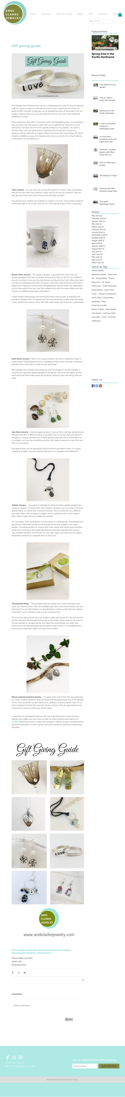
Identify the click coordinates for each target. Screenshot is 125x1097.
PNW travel (96, 286)
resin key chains (109, 313)
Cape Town (112, 274)
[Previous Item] (95, 43)
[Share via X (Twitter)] (19, 972)
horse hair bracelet (99, 305)
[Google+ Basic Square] (100, 385)
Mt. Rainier (106, 282)
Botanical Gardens (99, 274)
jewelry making (98, 309)
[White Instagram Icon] (14, 1057)
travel (104, 317)
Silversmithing (97, 290)
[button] (120, 14)
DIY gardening (101, 278)
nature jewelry (111, 309)
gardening (96, 301)
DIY (93, 278)
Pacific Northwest (109, 286)
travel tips (112, 317)
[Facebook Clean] (7, 1057)
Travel (94, 294)
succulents (96, 317)
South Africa (109, 290)
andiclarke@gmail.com (20, 1066)
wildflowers (96, 321)
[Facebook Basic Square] (93, 385)
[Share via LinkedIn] (25, 972)
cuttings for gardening (107, 294)
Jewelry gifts (17, 961)
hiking (103, 301)
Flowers (112, 278)
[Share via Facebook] (13, 972)
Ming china (96, 282)
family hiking (97, 298)
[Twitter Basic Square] (96, 385)
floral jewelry (108, 298)
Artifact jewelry (98, 270)
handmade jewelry (19, 965)
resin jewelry (97, 313)
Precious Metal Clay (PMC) (22, 958)
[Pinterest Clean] (20, 1057)
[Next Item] (115, 43)
